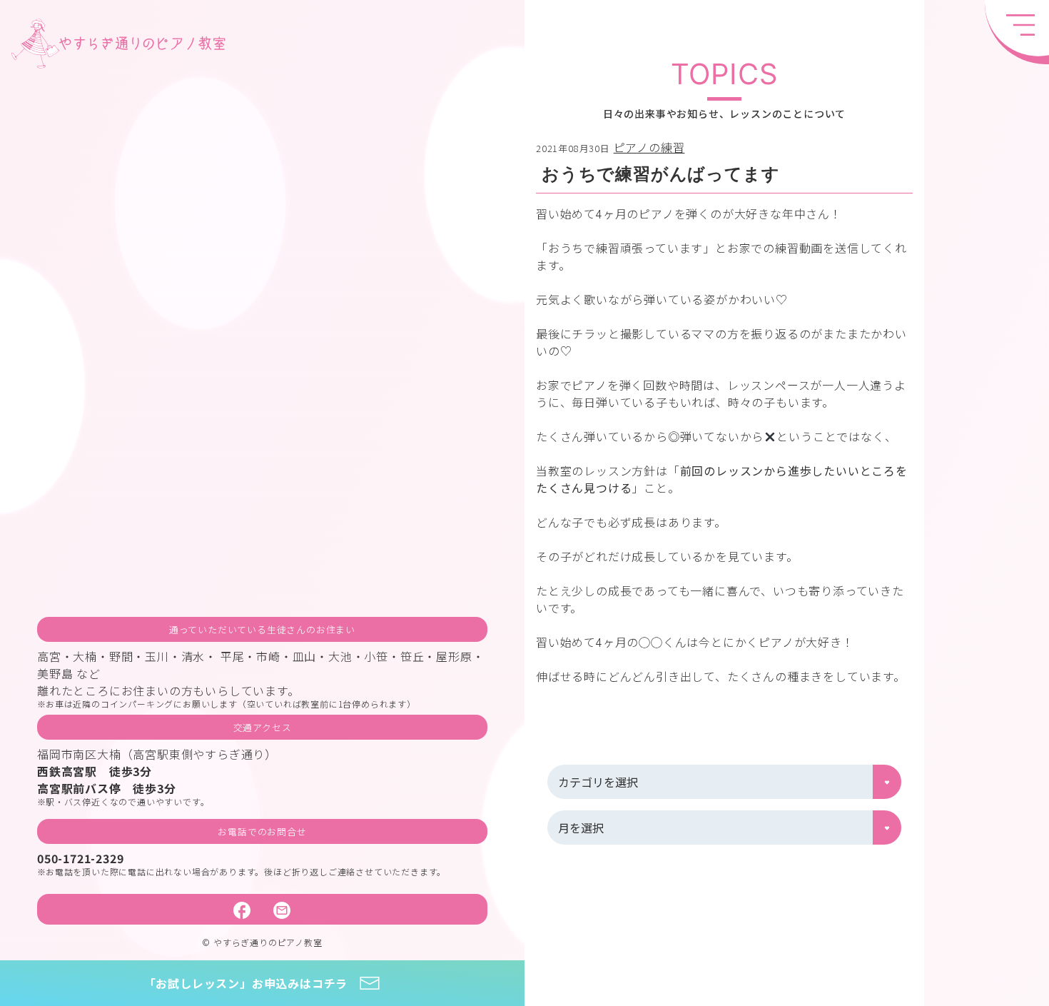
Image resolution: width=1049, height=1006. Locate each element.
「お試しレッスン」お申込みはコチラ (246, 983)
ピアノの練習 (649, 147)
